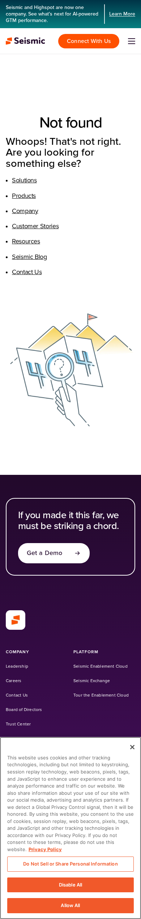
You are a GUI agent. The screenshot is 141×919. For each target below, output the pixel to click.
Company (25, 211)
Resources (26, 242)
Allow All (70, 905)
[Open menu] (131, 41)
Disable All (70, 885)
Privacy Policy (45, 849)
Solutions (24, 181)
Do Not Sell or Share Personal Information (70, 864)
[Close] (132, 747)
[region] (70, 828)
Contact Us (27, 272)
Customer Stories (35, 226)
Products (24, 196)
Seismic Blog (29, 257)
